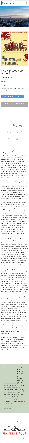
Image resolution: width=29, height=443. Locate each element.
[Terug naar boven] (25, 439)
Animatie (10, 85)
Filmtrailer (14, 139)
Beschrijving (14, 125)
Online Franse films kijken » (14, 104)
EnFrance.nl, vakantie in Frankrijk (14, 438)
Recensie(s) (14, 132)
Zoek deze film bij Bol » (12, 96)
